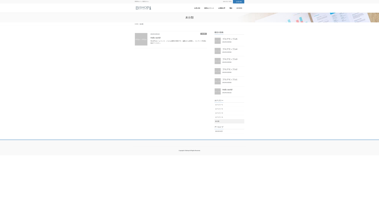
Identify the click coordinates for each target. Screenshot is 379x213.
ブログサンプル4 (229, 49)
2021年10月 (219, 131)
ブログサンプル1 (229, 79)
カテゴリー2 (219, 109)
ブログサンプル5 (229, 39)
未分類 (203, 34)
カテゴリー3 (219, 113)
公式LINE (239, 1)
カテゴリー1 (219, 105)
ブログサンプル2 (229, 69)
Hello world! (156, 38)
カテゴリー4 (219, 117)
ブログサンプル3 (229, 59)
